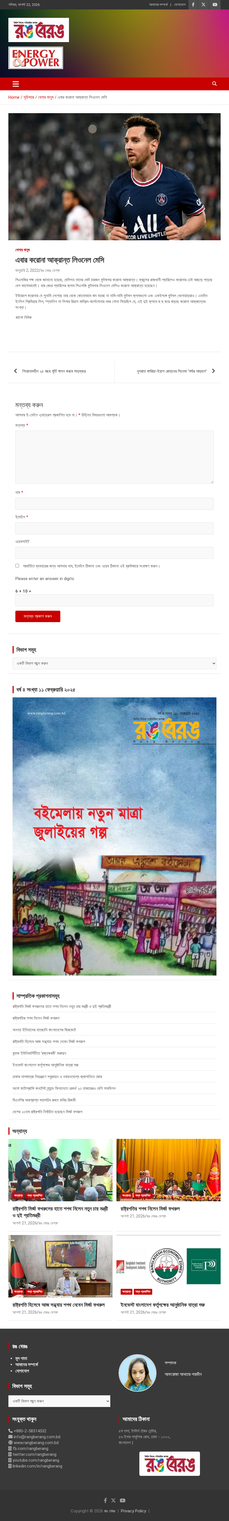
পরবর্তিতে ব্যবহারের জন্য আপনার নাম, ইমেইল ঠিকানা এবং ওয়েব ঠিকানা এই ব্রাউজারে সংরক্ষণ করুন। (91, 566)
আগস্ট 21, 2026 (25, 1223)
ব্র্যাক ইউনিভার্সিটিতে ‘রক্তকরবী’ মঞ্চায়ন (39, 1053)
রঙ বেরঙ (109, 1510)
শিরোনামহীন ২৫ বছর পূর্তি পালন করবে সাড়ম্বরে (54, 371)
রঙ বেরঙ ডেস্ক (50, 270)
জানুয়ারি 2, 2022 (27, 270)
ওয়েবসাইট (22, 541)
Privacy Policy (133, 1510)
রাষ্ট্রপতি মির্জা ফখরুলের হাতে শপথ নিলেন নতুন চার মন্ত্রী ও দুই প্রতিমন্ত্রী (62, 1006)
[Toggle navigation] (15, 83)
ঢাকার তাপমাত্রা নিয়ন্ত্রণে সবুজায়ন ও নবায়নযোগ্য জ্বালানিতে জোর (57, 1076)
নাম (19, 492)
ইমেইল (21, 517)
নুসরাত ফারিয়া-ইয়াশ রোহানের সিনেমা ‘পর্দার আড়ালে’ (172, 371)
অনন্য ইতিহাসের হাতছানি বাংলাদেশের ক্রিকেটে (44, 1029)
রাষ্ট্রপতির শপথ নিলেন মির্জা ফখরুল (36, 1018)
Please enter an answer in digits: (45, 578)
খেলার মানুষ (22, 250)
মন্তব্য (21, 425)
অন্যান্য (19, 1131)
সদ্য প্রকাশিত (34, 1195)
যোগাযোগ (179, 5)
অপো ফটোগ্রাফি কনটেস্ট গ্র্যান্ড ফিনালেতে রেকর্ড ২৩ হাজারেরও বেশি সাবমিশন (64, 1088)
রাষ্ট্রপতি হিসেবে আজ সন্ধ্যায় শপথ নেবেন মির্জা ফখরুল (49, 1041)
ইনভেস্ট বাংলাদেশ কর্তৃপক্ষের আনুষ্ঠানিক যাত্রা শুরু (45, 1065)
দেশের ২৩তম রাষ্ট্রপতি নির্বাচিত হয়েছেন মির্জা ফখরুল (47, 1111)
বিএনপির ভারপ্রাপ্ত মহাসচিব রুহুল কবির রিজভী (44, 1100)
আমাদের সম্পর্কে (158, 5)
